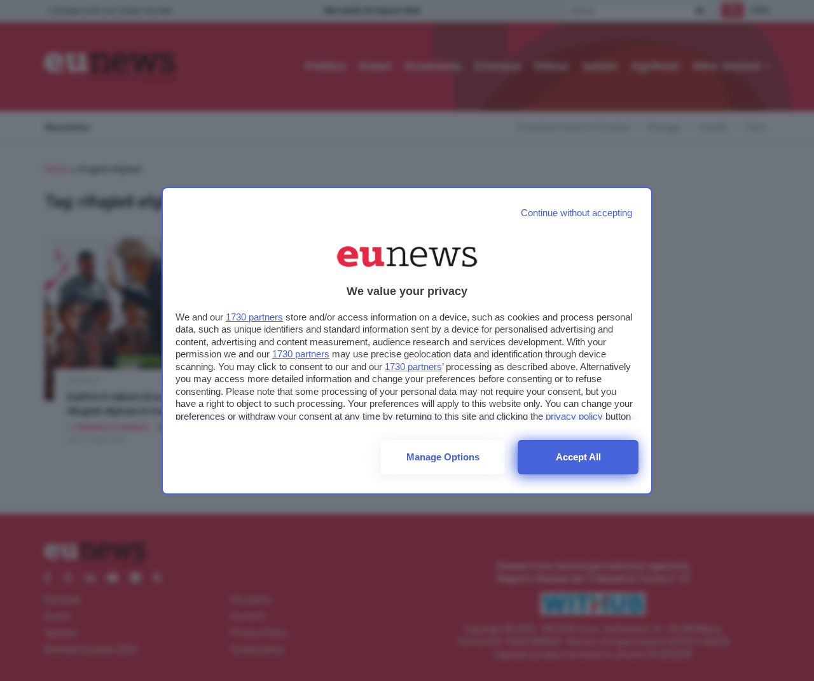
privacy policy (574, 416)
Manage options (442, 456)
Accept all (578, 456)
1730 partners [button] (254, 317)
